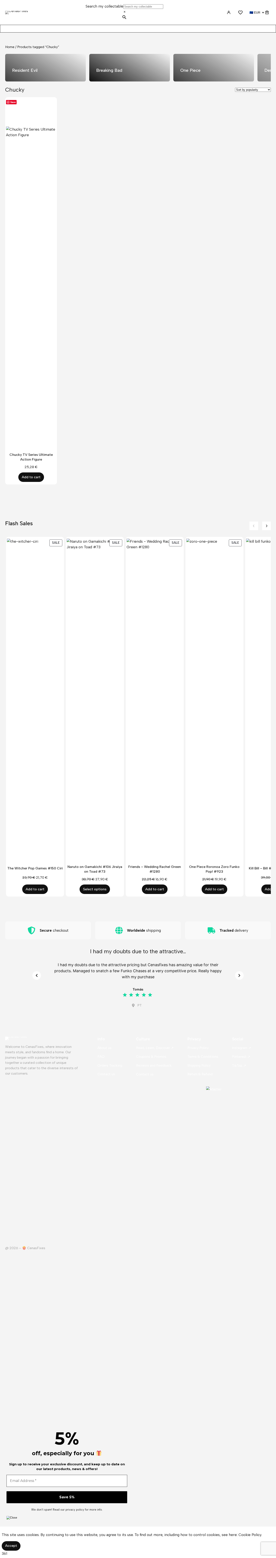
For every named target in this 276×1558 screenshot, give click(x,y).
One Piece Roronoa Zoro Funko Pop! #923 (214, 869)
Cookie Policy (249, 1535)
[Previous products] (253, 526)
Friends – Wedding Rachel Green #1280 (154, 869)
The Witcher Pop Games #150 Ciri (35, 868)
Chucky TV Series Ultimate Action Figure (31, 457)
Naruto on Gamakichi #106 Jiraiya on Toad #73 (94, 869)
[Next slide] (239, 975)
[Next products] (266, 526)
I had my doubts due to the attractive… (138, 951)
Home (9, 47)
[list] (138, 67)
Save (13, 102)
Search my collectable (104, 6)
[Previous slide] (36, 975)
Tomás (138, 989)
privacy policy (75, 1509)
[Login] (228, 12)
